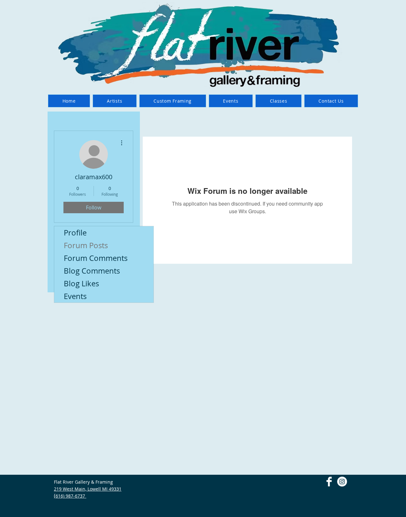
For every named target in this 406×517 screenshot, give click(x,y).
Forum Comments (96, 258)
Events (75, 296)
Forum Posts (86, 245)
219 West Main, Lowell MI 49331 (87, 489)
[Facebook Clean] (329, 481)
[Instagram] (342, 481)
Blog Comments (92, 271)
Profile (75, 233)
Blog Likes (81, 283)
